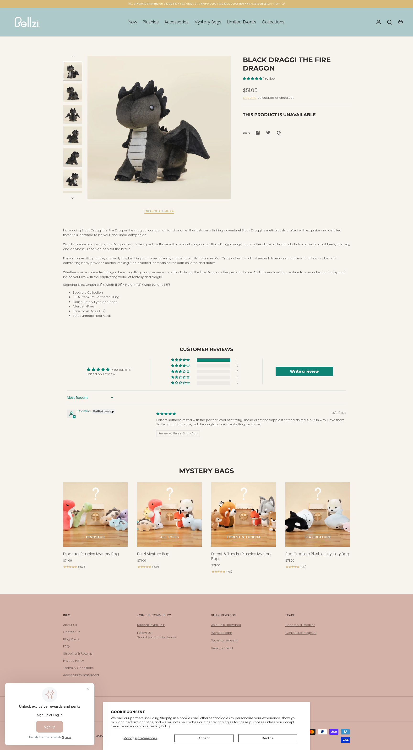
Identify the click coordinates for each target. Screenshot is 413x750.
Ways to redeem (224, 640)
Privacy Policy (159, 726)
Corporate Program (300, 632)
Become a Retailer (300, 625)
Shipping (249, 97)
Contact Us (71, 632)
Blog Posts (71, 639)
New (132, 22)
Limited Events (241, 22)
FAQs (67, 646)
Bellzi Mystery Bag (153, 554)
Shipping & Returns (77, 653)
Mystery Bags (207, 22)
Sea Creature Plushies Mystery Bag (317, 554)
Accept (204, 738)
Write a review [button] (304, 371)
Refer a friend (222, 648)
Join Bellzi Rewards (226, 625)
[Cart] (400, 22)
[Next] (73, 198)
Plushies (151, 22)
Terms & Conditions (78, 668)
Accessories (176, 22)
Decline (268, 738)
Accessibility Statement (81, 675)
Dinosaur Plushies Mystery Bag (91, 554)
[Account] (378, 22)
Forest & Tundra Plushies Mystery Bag (241, 556)
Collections (273, 22)
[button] (253, 78)
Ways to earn (221, 632)
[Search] (389, 22)
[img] (166, 413)
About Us (70, 625)
